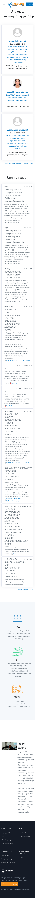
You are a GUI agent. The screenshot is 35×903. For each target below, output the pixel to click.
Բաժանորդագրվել (10, 884)
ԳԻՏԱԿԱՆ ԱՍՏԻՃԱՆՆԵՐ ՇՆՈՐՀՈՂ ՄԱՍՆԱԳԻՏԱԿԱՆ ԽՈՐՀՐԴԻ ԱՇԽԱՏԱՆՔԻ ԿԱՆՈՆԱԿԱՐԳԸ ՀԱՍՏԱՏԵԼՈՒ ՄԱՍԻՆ (12, 318)
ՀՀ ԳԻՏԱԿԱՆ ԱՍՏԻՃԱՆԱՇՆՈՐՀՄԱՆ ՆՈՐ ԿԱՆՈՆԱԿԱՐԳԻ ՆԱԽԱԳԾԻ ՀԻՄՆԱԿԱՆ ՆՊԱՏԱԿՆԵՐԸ (15, 568)
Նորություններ (6, 833)
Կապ (20, 840)
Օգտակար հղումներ (8, 862)
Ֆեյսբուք (24, 858)
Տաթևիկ (10, 92)
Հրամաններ (5, 855)
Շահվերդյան (20, 41)
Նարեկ (10, 130)
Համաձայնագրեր (24, 836)
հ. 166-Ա (9, 406)
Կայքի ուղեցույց (6, 859)
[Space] (7, 871)
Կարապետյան (21, 92)
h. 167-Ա (14, 383)
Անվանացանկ (6, 840)
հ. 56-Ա (15, 554)
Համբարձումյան (20, 130)
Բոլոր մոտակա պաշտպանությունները (19, 163)
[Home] (15, 5)
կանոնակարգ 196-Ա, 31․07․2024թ (18, 360)
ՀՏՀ (2, 836)
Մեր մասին (22, 833)
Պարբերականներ (7, 843)
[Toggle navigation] (5, 4)
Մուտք (31, 4)
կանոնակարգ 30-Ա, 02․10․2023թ (17, 463)
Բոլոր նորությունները (25, 590)
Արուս (11, 41)
